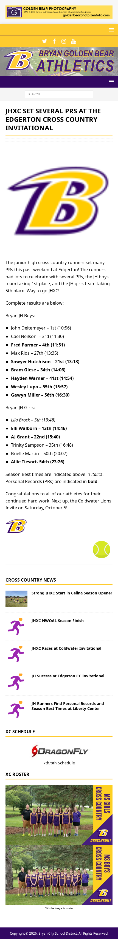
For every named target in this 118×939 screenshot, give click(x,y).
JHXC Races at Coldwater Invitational (66, 648)
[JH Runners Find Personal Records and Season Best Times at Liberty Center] (16, 709)
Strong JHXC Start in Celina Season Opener (72, 593)
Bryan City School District (57, 933)
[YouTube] (73, 41)
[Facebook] (54, 41)
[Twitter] (44, 41)
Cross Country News (30, 580)
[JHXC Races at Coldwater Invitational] (16, 654)
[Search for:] (59, 93)
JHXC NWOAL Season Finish (58, 620)
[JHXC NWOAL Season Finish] (16, 626)
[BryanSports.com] (59, 72)
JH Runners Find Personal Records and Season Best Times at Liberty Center (68, 706)
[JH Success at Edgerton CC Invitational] (16, 682)
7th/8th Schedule (59, 762)
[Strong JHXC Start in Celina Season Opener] (16, 599)
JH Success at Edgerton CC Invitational (68, 675)
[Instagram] (64, 41)
